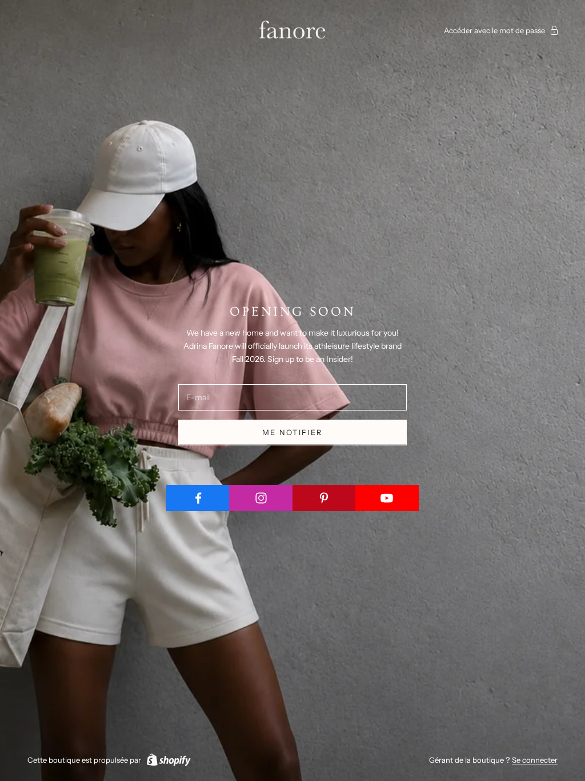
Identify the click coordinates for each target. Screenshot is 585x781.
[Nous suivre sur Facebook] (198, 498)
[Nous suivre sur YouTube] (387, 498)
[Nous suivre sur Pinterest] (324, 498)
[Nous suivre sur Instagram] (261, 498)
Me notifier (292, 432)
